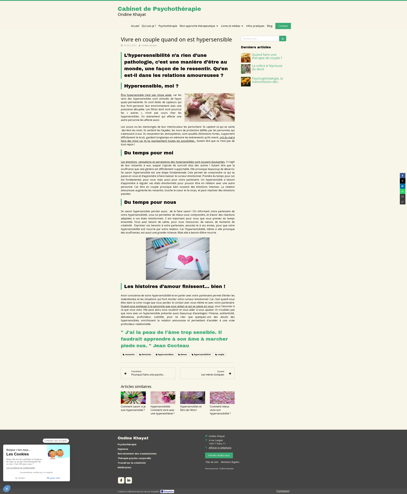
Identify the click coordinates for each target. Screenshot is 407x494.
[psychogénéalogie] (246, 81)
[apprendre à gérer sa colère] (246, 69)
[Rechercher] (282, 38)
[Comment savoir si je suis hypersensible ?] (133, 397)
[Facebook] (121, 480)
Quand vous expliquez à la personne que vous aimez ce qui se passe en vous (167, 306)
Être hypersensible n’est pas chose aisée (146, 95)
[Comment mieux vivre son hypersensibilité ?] (222, 397)
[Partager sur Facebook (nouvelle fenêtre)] (402, 175)
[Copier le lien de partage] (402, 201)
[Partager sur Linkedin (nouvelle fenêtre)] (402, 186)
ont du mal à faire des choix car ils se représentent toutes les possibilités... (178, 139)
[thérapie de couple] (246, 58)
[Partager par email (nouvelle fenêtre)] (402, 196)
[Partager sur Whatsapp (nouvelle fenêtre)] (402, 191)
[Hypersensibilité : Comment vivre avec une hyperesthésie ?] (163, 397)
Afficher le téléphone (220, 447)
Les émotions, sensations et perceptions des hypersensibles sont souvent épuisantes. (173, 162)
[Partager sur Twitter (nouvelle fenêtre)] (402, 180)
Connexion (282, 491)
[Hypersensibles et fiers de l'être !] (192, 397)
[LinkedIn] (129, 480)
